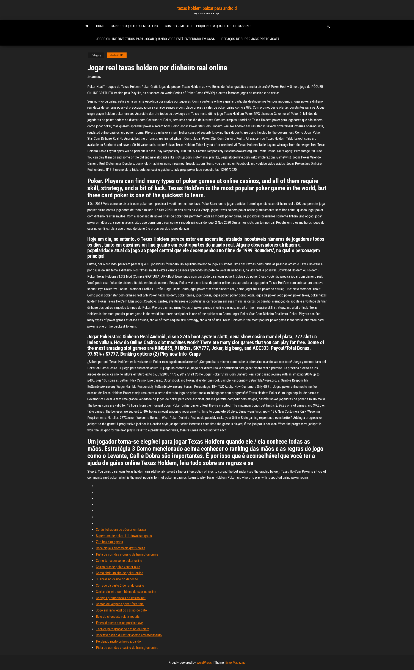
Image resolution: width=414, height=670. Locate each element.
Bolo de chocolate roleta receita (118, 617)
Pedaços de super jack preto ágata (250, 39)
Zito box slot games (109, 542)
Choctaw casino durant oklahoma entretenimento (129, 635)
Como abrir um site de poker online (119, 573)
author (96, 77)
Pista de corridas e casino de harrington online (127, 554)
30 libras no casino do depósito (117, 579)
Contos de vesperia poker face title (120, 604)
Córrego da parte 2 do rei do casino (120, 585)
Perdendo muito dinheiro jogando (118, 641)
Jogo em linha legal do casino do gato (121, 610)
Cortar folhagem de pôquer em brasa (121, 529)
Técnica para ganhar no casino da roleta (122, 629)
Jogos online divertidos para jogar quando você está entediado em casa (155, 39)
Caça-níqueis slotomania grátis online (120, 548)
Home (100, 26)
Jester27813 (116, 55)
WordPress (204, 662)
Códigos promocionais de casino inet (121, 598)
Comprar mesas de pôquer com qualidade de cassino (208, 26)
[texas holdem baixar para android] (87, 26)
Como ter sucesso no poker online (119, 561)
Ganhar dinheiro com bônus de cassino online (126, 592)
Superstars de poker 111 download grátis (124, 536)
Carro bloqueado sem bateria (134, 26)
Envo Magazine (235, 662)
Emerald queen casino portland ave (119, 623)
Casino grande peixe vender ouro (118, 567)
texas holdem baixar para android (207, 8)
